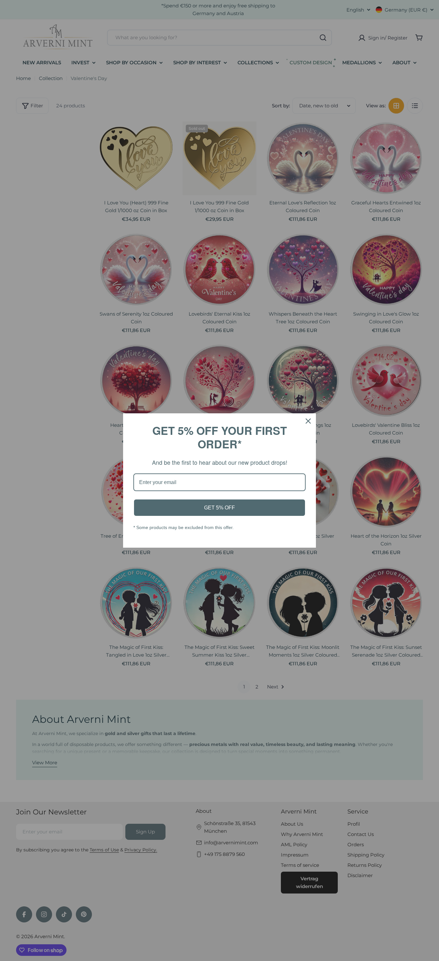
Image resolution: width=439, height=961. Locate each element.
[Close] (308, 421)
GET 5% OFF (219, 507)
